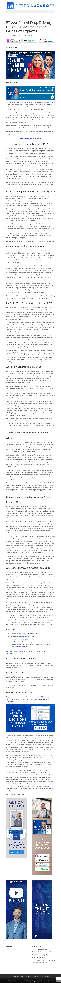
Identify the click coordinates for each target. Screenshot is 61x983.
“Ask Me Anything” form (35, 665)
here (22, 794)
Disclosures (27, 976)
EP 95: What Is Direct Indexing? (19, 639)
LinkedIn (32, 636)
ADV (22, 976)
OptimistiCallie (48, 105)
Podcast (29, 35)
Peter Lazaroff (12, 35)
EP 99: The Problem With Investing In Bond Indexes (26, 642)
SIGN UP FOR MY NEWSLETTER (30, 139)
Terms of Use (35, 976)
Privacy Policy (15, 976)
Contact (47, 976)
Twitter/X (23, 636)
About (41, 976)
